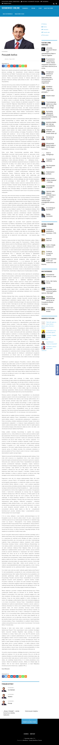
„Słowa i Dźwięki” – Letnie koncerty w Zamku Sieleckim (10, 713)
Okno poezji (45, 35)
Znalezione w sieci (19, 14)
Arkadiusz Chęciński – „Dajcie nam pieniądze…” (48, 89)
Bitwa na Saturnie (49, 239)
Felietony (44, 24)
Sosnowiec (25, 8)
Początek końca (9, 55)
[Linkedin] (11, 66)
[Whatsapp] (23, 66)
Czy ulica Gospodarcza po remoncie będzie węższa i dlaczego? (49, 290)
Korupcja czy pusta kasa (50, 138)
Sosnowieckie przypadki (50, 186)
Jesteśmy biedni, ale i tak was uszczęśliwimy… (51, 124)
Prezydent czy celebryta (50, 160)
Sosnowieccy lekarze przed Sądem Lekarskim (49, 348)
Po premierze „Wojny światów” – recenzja (51, 180)
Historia (45, 26)
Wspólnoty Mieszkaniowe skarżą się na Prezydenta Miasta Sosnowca (48, 300)
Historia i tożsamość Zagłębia (30, 1)
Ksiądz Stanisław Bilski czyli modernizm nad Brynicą (49, 261)
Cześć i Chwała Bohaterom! (50, 246)
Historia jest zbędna (32, 711)
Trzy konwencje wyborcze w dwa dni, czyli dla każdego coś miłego (49, 104)
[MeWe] (17, 66)
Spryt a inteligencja (49, 153)
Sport (40, 8)
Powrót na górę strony (29, 722)
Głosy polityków (48, 8)
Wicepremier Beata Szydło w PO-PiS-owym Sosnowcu (48, 146)
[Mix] (20, 66)
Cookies (26, 734)
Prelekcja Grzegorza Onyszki (49, 253)
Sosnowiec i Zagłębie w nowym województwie (49, 337)
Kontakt (32, 734)
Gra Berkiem (11, 690)
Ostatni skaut (50, 96)
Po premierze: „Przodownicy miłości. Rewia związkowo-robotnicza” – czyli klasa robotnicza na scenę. (49, 63)
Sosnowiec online (29, 738)
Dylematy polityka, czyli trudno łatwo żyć (51, 131)
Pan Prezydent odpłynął (50, 166)
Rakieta (10, 696)
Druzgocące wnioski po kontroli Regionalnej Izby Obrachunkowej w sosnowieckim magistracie (48, 77)
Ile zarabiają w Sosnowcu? (50, 209)
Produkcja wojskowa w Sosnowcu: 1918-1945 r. (49, 232)
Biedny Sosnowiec (49, 215)
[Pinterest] (14, 66)
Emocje (10, 703)
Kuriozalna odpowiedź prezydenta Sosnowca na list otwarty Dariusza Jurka (49, 114)
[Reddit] (9, 66)
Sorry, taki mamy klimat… (51, 282)
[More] (25, 66)
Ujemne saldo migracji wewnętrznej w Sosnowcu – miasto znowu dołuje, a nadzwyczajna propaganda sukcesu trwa (48, 197)
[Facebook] (3, 66)
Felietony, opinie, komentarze (11, 1)
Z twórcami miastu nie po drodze (50, 309)
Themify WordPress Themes (35, 740)
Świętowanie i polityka (50, 173)
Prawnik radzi (7, 3)
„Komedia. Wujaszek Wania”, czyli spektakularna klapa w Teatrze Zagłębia (49, 51)
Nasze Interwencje (8, 14)
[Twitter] (6, 66)
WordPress (25, 740)
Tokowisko (45, 1)
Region (33, 8)
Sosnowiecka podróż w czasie (51, 275)
